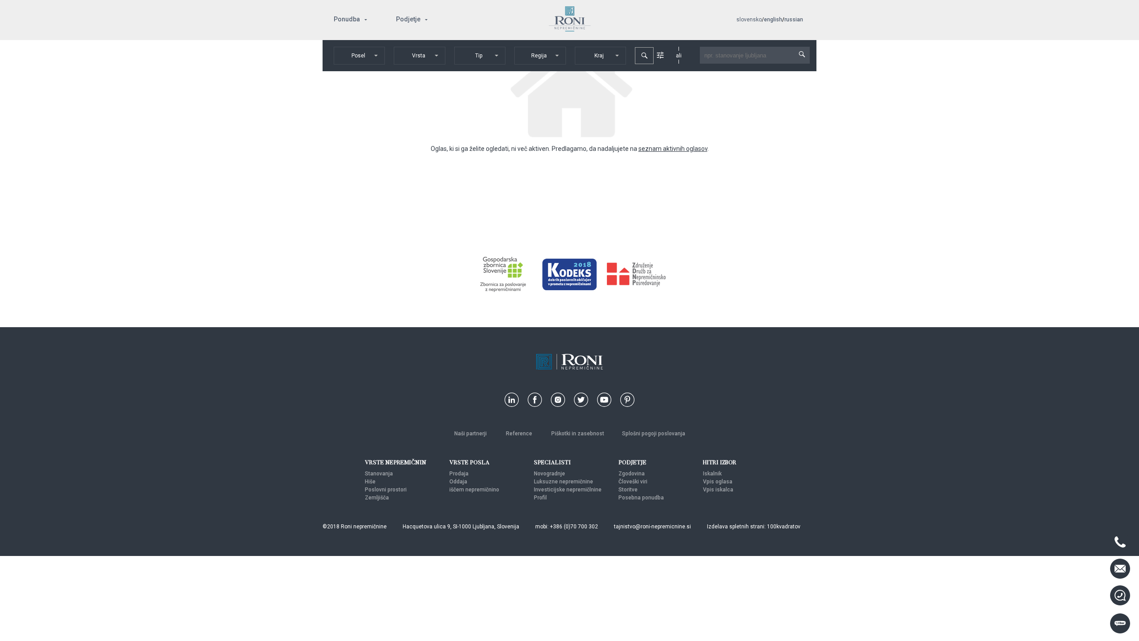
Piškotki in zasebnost (577, 433)
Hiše (370, 482)
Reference (519, 433)
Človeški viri (632, 482)
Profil (540, 498)
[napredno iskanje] (660, 55)
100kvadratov (783, 526)
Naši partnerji (471, 433)
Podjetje (408, 19)
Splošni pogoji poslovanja (653, 433)
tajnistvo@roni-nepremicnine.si (652, 526)
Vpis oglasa (717, 482)
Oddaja (458, 482)
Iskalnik (712, 474)
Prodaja (459, 474)
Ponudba (347, 19)
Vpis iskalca (718, 490)
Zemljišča (377, 498)
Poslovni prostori (386, 490)
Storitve (628, 490)
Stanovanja (379, 474)
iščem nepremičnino (474, 490)
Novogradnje (549, 474)
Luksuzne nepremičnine (563, 482)
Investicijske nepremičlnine (568, 490)
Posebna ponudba (641, 498)
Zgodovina (631, 474)
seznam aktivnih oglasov (672, 148)
